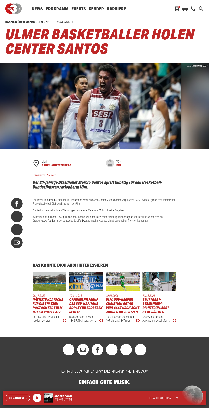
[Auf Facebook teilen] (17, 203)
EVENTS (78, 9)
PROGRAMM (57, 9)
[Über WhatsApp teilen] (17, 229)
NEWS (37, 9)
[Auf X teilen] (17, 216)
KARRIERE (116, 9)
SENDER (96, 9)
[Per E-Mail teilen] (17, 242)
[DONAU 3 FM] (13, 8)
